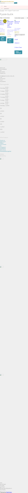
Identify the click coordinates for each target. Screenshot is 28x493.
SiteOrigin (9, 492)
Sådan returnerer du (3, 144)
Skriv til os (3, 150)
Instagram (3, 147)
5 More (17, 47)
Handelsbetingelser (5, 151)
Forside (2, 10)
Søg (16, 2)
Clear (20, 47)
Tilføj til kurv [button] (2, 39)
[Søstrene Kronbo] (7, 1)
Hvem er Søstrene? (3, 141)
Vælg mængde (18, 52)
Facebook (3, 148)
